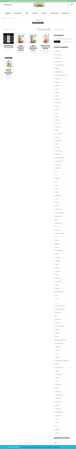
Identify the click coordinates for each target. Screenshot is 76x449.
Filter (57, 41)
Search (71, 29)
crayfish (57, 147)
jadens (57, 240)
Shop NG (34, 13)
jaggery (57, 243)
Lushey (57, 254)
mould (57, 274)
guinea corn (58, 216)
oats (56, 298)
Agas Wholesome (60, 65)
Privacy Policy (63, 447)
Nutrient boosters (59, 292)
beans (56, 96)
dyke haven (58, 154)
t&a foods (58, 402)
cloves (57, 130)
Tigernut (57, 405)
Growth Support (59, 212)
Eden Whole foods (60, 158)
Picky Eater (58, 319)
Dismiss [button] (65, 1)
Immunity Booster (60, 233)
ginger (57, 202)
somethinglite (58, 374)
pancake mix (58, 312)
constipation (58, 140)
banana (57, 89)
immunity (57, 230)
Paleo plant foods (60, 309)
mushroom (58, 278)
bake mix (57, 82)
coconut (57, 137)
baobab (57, 92)
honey (56, 226)
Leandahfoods (59, 250)
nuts (56, 295)
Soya (56, 381)
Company (7, 13)
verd (56, 419)
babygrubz (58, 78)
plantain (57, 333)
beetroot (57, 99)
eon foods (58, 164)
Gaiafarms (58, 195)
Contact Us (65, 13)
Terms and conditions (14, 447)
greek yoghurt (59, 209)
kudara (57, 247)
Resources (18, 13)
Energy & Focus (59, 161)
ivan (56, 237)
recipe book (58, 347)
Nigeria (57, 285)
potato (57, 336)
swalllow (57, 391)
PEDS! (27, 13)
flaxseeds (57, 178)
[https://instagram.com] (55, 443)
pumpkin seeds (59, 343)
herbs (56, 219)
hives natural (58, 223)
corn (56, 144)
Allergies (57, 68)
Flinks (56, 182)
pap (56, 316)
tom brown (58, 408)
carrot (56, 116)
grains (56, 206)
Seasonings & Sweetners (61, 360)
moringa (57, 271)
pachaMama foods (60, 305)
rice (56, 353)
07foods (57, 51)
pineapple (57, 323)
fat (56, 171)
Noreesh (57, 288)
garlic (56, 199)
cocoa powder (59, 133)
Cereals (57, 120)
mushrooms (58, 281)
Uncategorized (59, 412)
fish (56, 175)
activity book (58, 58)
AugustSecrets (59, 72)
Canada (57, 109)
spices (57, 388)
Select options (45, 39)
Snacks (57, 371)
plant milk (57, 329)
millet (56, 264)
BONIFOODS (58, 103)
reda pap (57, 350)
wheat (56, 422)
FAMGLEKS (57, 168)
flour (56, 185)
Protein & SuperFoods (61, 340)
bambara (57, 85)
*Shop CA (44, 13)
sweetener (58, 398)
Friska (56, 192)
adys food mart (59, 61)
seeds (56, 364)
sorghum (57, 377)
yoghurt (57, 429)
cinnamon (58, 127)
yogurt (57, 432)
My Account (54, 13)
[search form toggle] (68, 5)
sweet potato (58, 395)
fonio (56, 188)
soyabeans (58, 384)
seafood (57, 357)
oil (55, 302)
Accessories (58, 54)
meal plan (57, 261)
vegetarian (58, 415)
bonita (57, 106)
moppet (57, 268)
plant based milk (59, 326)
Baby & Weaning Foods (61, 75)
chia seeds (58, 123)
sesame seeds (59, 367)
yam (56, 426)
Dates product (59, 151)
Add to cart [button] (8, 39)
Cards (56, 113)
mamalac (57, 257)
